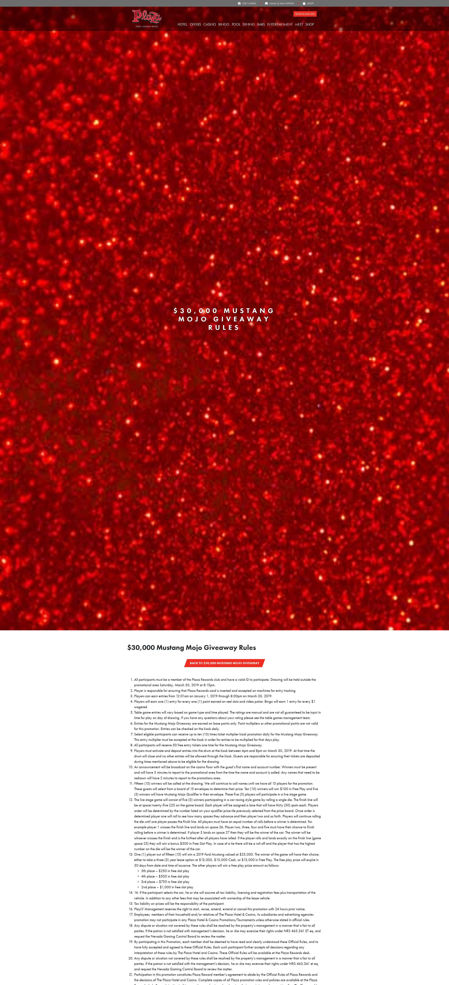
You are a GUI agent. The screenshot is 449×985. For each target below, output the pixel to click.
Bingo (224, 24)
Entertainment (280, 24)
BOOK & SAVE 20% (305, 13)
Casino (210, 24)
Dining (249, 24)
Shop (310, 24)
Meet (299, 24)
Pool (236, 24)
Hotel (183, 24)
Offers (196, 24)
